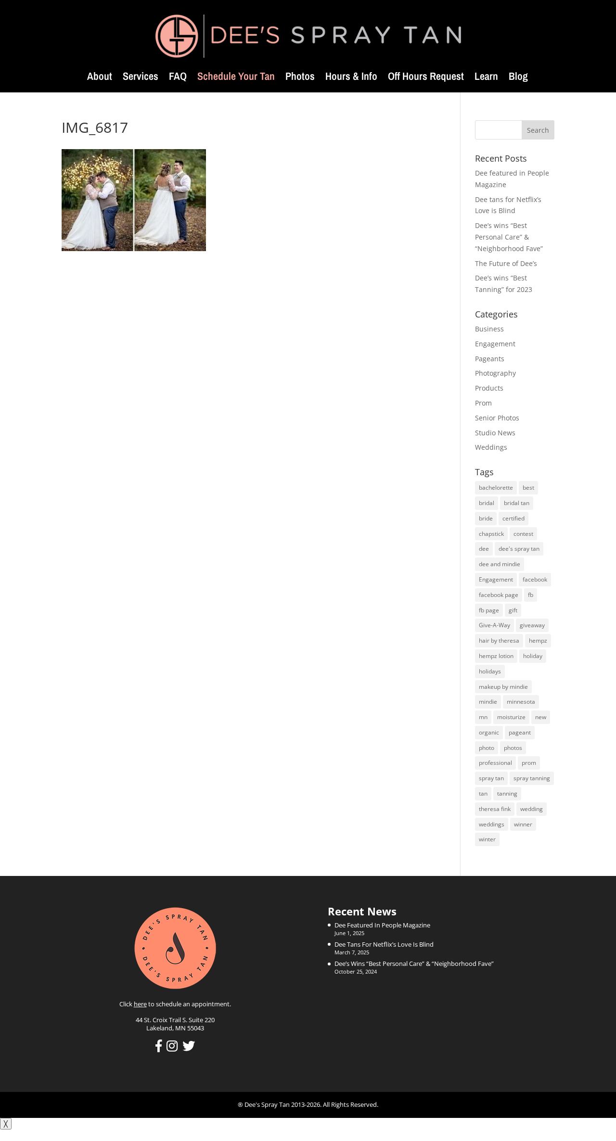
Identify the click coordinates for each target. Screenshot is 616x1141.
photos (513, 748)
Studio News (495, 432)
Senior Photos (497, 417)
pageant (520, 732)
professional (495, 763)
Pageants (489, 358)
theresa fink (495, 809)
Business (489, 328)
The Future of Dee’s (506, 263)
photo (486, 748)
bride (486, 518)
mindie (488, 701)
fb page (489, 610)
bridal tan (516, 503)
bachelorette (496, 487)
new (540, 717)
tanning (507, 793)
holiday (532, 656)
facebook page (498, 595)
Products (489, 388)
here (140, 1004)
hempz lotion (496, 656)
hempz (538, 640)
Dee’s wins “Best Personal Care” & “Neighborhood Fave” (509, 237)
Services (140, 78)
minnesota (521, 701)
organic (489, 732)
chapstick (491, 534)
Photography (495, 373)
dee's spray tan (519, 549)
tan (483, 793)
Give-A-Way (494, 625)
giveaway (532, 625)
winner (523, 824)
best (528, 487)
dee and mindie (499, 564)
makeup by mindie (503, 687)
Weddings (491, 447)
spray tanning (531, 778)
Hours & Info (351, 78)
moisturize (511, 717)
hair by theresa (499, 640)
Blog (518, 78)
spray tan (491, 778)
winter (487, 839)
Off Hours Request (426, 78)
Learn (486, 78)
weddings (491, 824)
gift (513, 610)
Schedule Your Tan (236, 78)
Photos (300, 78)
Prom (483, 402)
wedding (531, 809)
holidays (490, 671)
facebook (535, 579)
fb (530, 595)
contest (523, 534)
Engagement (495, 343)
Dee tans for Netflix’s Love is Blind (384, 944)
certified (513, 518)
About (99, 78)
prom (529, 763)
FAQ (178, 78)
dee (484, 549)
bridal (486, 503)
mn (483, 717)
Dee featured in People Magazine (382, 925)
